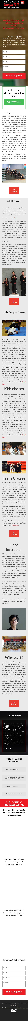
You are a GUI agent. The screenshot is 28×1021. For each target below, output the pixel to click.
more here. (18, 132)
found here (14, 218)
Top (26, 1018)
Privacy (12, 1005)
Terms (16, 1005)
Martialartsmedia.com (21, 1008)
